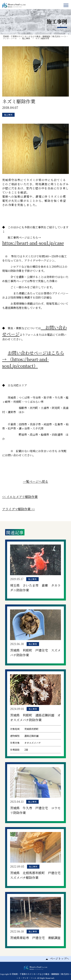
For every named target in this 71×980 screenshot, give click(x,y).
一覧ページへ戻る (35, 481)
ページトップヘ (59, 958)
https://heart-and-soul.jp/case (33, 243)
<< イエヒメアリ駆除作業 (20, 496)
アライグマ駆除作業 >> (18, 509)
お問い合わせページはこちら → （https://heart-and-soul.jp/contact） (33, 359)
